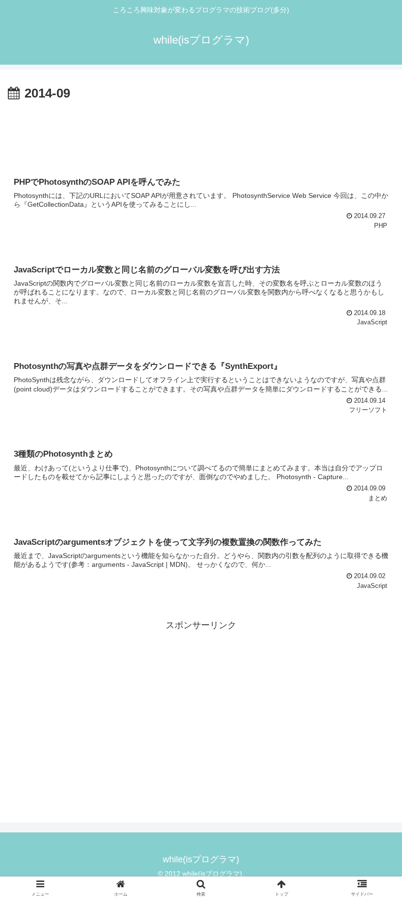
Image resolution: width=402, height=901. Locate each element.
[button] (371, 825)
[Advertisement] (201, 131)
